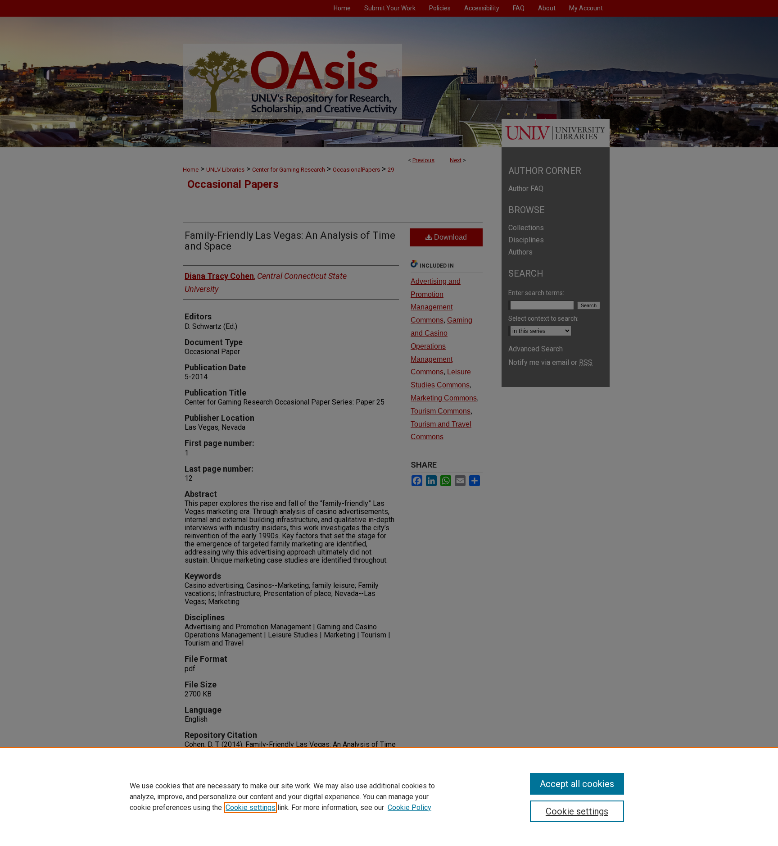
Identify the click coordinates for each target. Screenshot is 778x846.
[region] (389, 796)
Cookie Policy (409, 807)
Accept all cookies (577, 783)
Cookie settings (251, 807)
